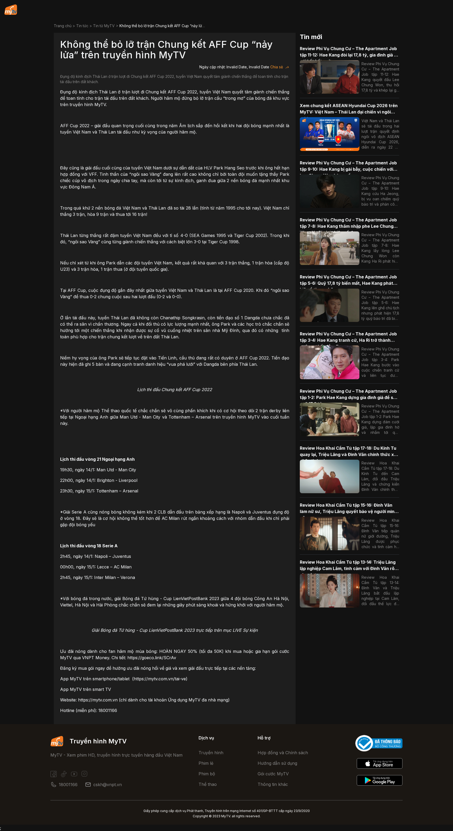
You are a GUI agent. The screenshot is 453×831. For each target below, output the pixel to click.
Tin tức (82, 25)
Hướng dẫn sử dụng (277, 763)
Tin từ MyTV (104, 25)
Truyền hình (211, 752)
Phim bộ (207, 773)
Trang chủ (62, 25)
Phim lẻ (206, 763)
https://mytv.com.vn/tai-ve (160, 678)
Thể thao (208, 784)
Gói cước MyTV (273, 773)
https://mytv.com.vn (98, 699)
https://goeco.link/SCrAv (151, 657)
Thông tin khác (273, 784)
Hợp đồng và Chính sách (283, 752)
